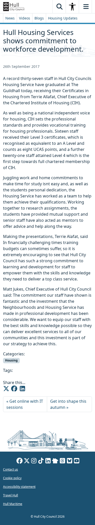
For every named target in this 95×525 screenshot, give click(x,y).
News (10, 18)
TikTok (41, 461)
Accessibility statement (19, 486)
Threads (62, 461)
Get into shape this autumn (68, 404)
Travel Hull (10, 495)
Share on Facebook (14, 389)
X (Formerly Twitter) (27, 461)
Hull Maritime (12, 504)
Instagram (34, 461)
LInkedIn (48, 461)
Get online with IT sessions (24, 404)
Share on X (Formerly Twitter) (6, 389)
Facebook (19, 461)
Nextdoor (55, 461)
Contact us (10, 469)
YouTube (76, 461)
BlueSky (69, 461)
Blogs (39, 18)
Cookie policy (12, 478)
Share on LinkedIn (22, 389)
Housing (11, 360)
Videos (24, 18)
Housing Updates (63, 18)
